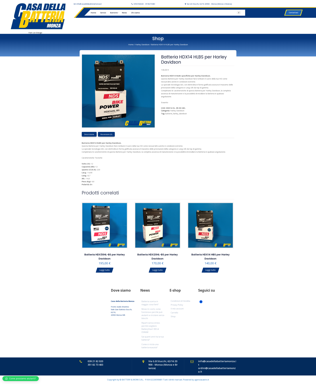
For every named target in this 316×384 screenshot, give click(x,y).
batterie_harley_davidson (176, 113)
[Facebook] (239, 12)
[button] (20, 378)
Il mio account (177, 308)
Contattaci (293, 12)
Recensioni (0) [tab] (106, 134)
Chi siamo (135, 12)
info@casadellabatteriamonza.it (89, 4)
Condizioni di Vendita (180, 301)
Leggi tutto (104, 270)
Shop (173, 316)
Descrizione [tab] (89, 134)
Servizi (103, 12)
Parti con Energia (35, 32)
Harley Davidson (142, 44)
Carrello (174, 312)
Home (93, 12)
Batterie (114, 12)
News (124, 12)
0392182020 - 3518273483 (144, 4)
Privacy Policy (177, 304)
